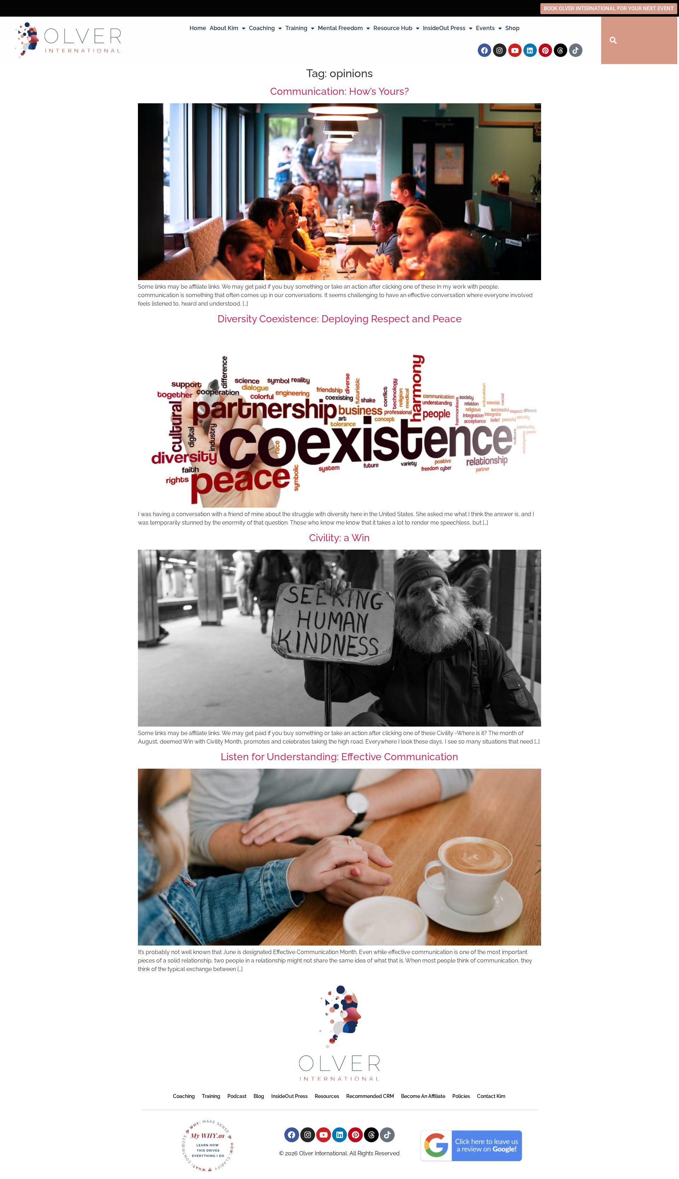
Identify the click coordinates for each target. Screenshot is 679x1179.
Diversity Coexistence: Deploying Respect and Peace (339, 319)
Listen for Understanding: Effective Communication (339, 757)
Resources (327, 1096)
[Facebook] (484, 50)
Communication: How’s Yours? (339, 91)
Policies (461, 1096)
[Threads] (560, 50)
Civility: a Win (339, 538)
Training (296, 28)
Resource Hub (392, 28)
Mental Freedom (340, 28)
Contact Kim (491, 1096)
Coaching (262, 28)
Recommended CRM (370, 1096)
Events (485, 28)
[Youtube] (515, 50)
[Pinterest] (545, 50)
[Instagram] (499, 50)
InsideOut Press (444, 28)
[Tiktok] (575, 50)
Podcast (236, 1096)
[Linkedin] (530, 50)
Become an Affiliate (423, 1096)
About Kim (224, 28)
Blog (259, 1096)
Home (198, 28)
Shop (512, 28)
